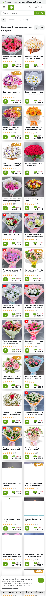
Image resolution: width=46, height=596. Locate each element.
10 (36, 204)
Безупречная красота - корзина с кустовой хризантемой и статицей (12, 164)
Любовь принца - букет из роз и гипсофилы (12, 413)
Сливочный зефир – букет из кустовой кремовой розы (34, 414)
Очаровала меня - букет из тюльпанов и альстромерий (12, 449)
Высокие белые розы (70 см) (33, 520)
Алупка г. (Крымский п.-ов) (30, 2)
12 (14, 311)
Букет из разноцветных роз (34, 200)
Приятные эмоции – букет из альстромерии (12, 342)
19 (14, 168)
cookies (15, 579)
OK (41, 580)
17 (14, 382)
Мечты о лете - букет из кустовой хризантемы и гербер (11, 520)
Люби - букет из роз (11, 234)
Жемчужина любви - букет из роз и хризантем (34, 271)
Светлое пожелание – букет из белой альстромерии (34, 485)
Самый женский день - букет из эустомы (34, 449)
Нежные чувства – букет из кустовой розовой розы (12, 200)
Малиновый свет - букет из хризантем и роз (12, 555)
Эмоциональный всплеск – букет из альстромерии (12, 129)
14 (36, 275)
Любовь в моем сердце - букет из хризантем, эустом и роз (33, 236)
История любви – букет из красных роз (33, 164)
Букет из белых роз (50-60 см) (12, 484)
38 (36, 524)
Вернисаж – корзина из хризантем (12, 93)
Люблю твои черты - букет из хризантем (12, 271)
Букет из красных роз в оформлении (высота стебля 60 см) (11, 591)
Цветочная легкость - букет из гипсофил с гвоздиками (34, 378)
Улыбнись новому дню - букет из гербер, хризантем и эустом (33, 591)
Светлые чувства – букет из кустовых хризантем (34, 307)
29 (36, 560)
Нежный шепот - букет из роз (12, 57)
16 (14, 346)
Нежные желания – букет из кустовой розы (34, 342)
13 (36, 488)
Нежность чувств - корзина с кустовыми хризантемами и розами (34, 58)
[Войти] (42, 7)
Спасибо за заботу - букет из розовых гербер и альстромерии (12, 378)
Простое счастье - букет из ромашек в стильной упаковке (34, 93)
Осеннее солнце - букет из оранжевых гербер (33, 129)
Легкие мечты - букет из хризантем (11, 306)
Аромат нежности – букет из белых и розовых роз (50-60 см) (34, 556)
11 (14, 97)
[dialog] (30, 7)
